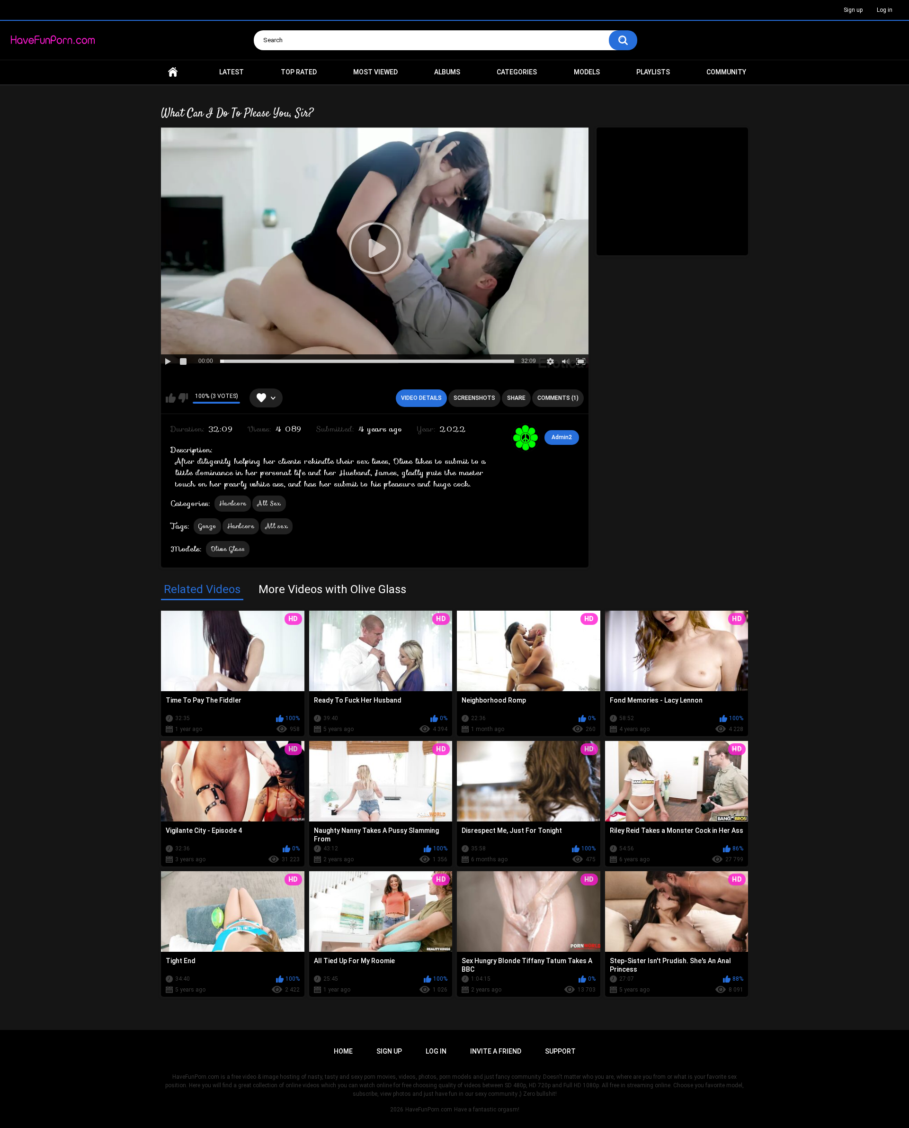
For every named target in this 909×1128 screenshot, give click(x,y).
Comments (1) (558, 398)
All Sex (269, 503)
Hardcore (232, 503)
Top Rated (299, 72)
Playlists (653, 72)
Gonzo (207, 526)
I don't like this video (183, 398)
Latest (231, 72)
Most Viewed (375, 72)
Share (516, 398)
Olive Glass (228, 548)
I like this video (171, 398)
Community (726, 72)
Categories (517, 72)
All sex (276, 526)
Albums (447, 72)
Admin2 (562, 437)
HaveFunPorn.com (428, 1109)
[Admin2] (525, 438)
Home (173, 72)
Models (587, 72)
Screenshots (474, 398)
